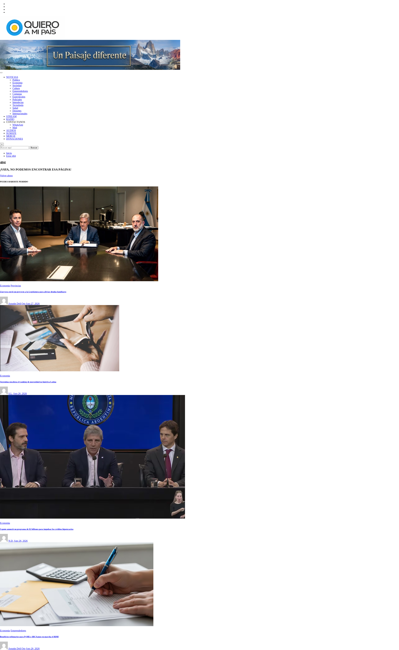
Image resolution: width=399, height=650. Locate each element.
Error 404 (11, 156)
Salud (15, 108)
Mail (14, 127)
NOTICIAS (12, 77)
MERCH (10, 136)
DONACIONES (14, 138)
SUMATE (11, 133)
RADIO (10, 119)
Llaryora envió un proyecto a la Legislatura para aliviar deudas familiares (33, 292)
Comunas (17, 94)
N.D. (10, 540)
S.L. (10, 393)
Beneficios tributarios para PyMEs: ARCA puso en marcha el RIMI (29, 637)
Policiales (17, 99)
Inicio (9, 153)
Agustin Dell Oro (16, 303)
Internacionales (19, 113)
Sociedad (17, 85)
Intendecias (18, 102)
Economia (17, 82)
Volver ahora (6, 175)
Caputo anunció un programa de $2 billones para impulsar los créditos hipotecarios (36, 529)
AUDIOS (11, 130)
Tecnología (17, 105)
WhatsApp (17, 124)
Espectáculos (18, 96)
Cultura (16, 88)
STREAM (11, 116)
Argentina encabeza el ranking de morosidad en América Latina (28, 382)
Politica (16, 80)
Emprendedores (20, 91)
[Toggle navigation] (1, 72)
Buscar (34, 148)
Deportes (16, 110)
